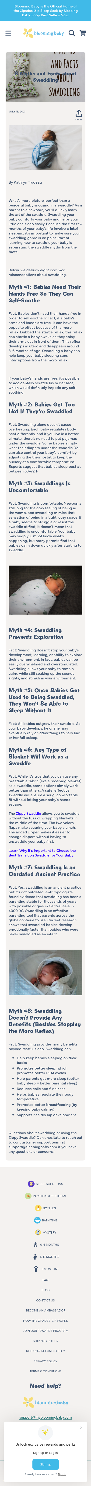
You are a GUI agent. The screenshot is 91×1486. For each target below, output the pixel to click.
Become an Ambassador (45, 1310)
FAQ (45, 1280)
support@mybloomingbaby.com (45, 1417)
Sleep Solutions (49, 1184)
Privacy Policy (45, 1361)
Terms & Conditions (46, 1371)
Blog (46, 1290)
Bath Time (49, 1220)
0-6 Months (49, 1244)
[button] (8, 33)
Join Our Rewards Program (45, 1330)
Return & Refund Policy (45, 1351)
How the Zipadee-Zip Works (45, 1320)
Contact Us (45, 1300)
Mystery (49, 1232)
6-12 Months (49, 1256)
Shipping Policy (45, 1341)
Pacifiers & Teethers (49, 1196)
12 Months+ (50, 1268)
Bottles (49, 1208)
